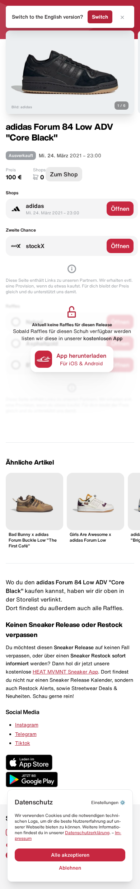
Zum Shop (64, 174)
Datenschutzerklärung (87, 832)
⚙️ (108, 802)
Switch (100, 16)
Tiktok (22, 743)
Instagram (26, 724)
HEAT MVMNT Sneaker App (65, 671)
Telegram (26, 734)
